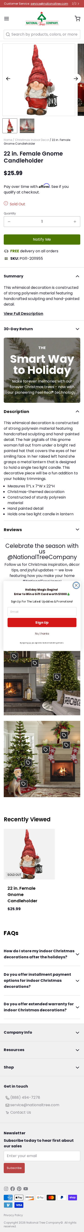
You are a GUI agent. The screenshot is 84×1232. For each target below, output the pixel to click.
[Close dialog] (76, 585)
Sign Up (42, 622)
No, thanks (42, 634)
